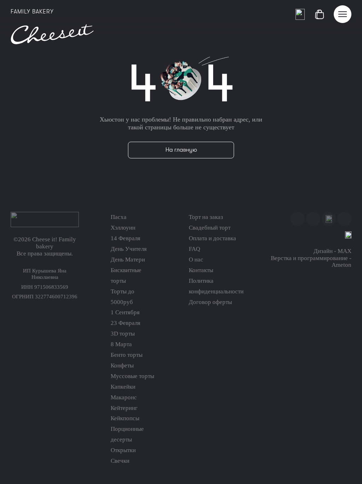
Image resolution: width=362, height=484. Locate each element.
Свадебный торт (209, 227)
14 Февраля (125, 238)
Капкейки (123, 386)
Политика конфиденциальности (216, 286)
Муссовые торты (132, 376)
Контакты (201, 270)
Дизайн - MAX (332, 251)
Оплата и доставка (212, 238)
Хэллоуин (123, 227)
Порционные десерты (127, 434)
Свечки (120, 460)
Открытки (123, 450)
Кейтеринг (124, 408)
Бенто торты (126, 354)
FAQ (194, 249)
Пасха (119, 217)
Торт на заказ (206, 217)
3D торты (123, 333)
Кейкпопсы (125, 418)
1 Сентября (125, 312)
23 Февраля (125, 323)
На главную (181, 149)
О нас (196, 259)
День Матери (128, 259)
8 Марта (121, 344)
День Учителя (129, 249)
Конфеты (122, 365)
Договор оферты (210, 302)
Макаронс (124, 397)
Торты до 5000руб (122, 296)
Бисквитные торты (126, 275)
